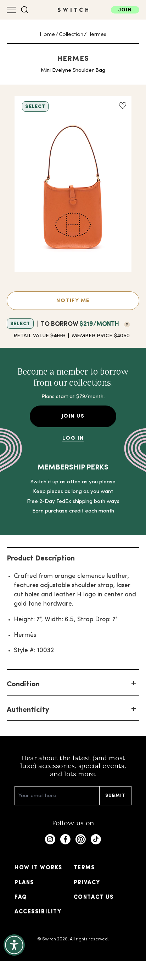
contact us (93, 897)
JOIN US (73, 416)
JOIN (125, 9)
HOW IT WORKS (38, 868)
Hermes (96, 34)
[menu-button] (11, 10)
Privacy (87, 883)
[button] (24, 10)
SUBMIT (115, 795)
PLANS (24, 883)
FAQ (21, 897)
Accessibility (38, 912)
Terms (84, 868)
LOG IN (73, 438)
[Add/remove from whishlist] (122, 105)
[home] (73, 9)
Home (47, 34)
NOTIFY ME (73, 301)
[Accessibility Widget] (14, 945)
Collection (71, 34)
